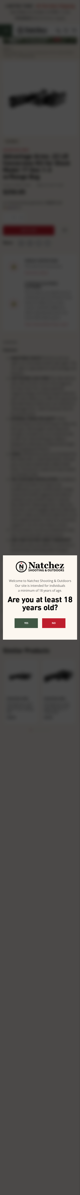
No (54, 623)
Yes (26, 623)
